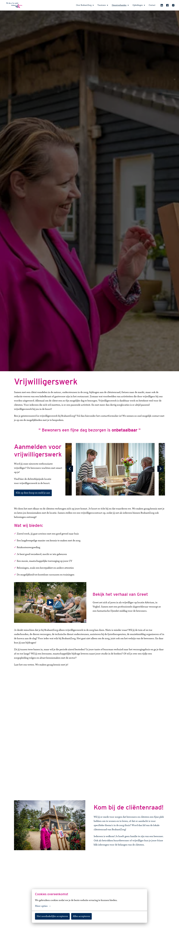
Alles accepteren (81, 916)
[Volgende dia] (160, 469)
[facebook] (167, 5)
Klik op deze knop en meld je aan (33, 493)
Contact (152, 5)
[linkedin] (161, 5)
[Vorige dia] (70, 469)
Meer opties (41, 906)
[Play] (50, 602)
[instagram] (173, 5)
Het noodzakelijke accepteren (52, 916)
